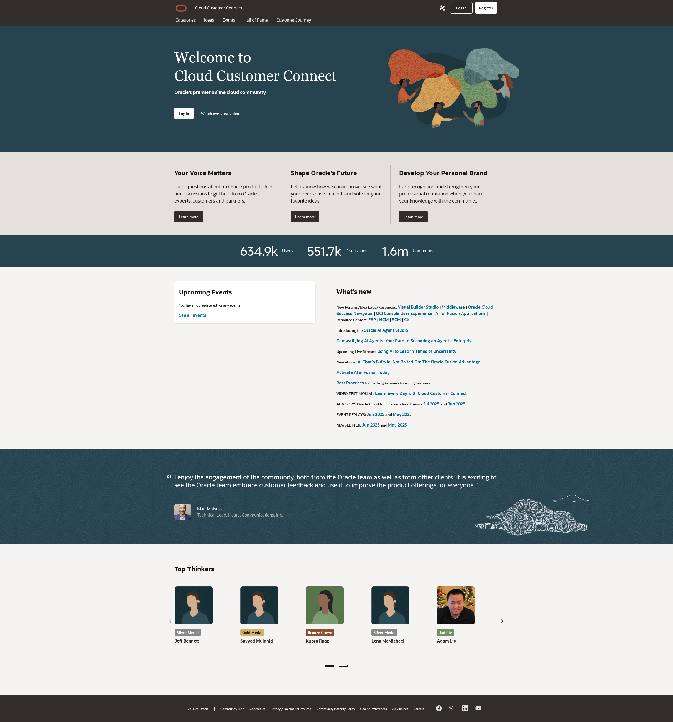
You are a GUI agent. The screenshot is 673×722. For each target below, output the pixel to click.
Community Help (232, 708)
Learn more (188, 216)
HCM (384, 319)
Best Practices (350, 382)
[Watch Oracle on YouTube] (478, 708)
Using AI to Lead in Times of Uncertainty (416, 351)
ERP (372, 319)
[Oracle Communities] (442, 8)
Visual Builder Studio (419, 307)
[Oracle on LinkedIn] (464, 708)
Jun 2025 (456, 404)
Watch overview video (220, 113)
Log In (184, 113)
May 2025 (402, 414)
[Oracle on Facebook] (438, 708)
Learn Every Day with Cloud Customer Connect (421, 393)
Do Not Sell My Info (297, 708)
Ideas (209, 20)
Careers (419, 708)
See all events (192, 315)
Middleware (454, 307)
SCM (397, 319)
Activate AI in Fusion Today (363, 372)
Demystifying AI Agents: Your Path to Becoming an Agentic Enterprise (405, 340)
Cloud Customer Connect (218, 8)
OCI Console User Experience (404, 313)
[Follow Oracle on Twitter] (451, 708)
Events (228, 20)
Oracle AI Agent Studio (386, 330)
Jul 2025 (431, 404)
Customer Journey (293, 20)
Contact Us (257, 708)
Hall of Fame (255, 20)
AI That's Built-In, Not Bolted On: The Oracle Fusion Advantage (419, 361)
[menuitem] (461, 8)
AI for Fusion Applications (461, 313)
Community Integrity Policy (336, 708)
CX (406, 319)
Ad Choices (400, 708)
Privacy (276, 708)
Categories (185, 20)
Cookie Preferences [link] (373, 708)
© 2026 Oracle (198, 708)
